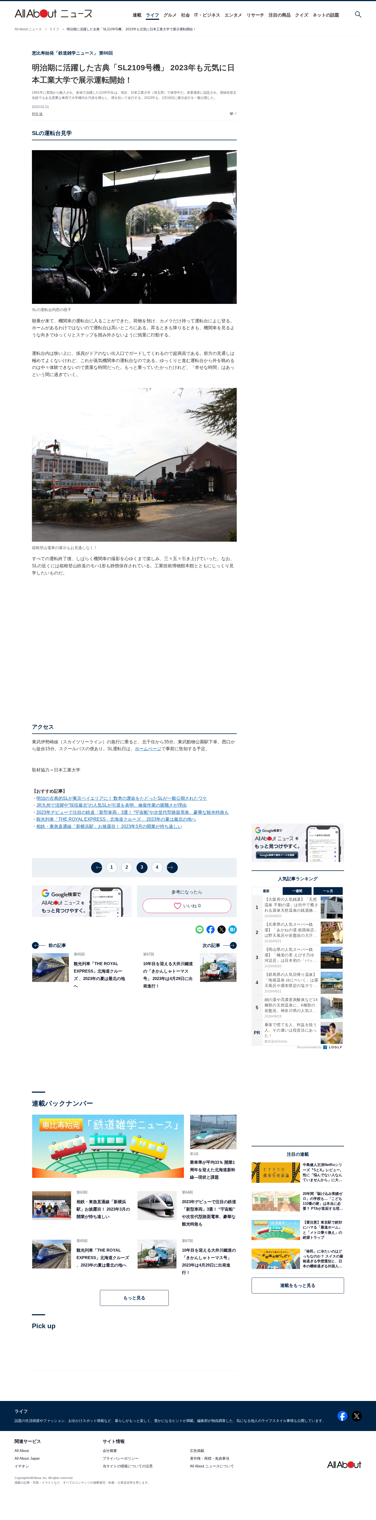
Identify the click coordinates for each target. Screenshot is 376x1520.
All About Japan (27, 1458)
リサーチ (255, 15)
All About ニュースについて (212, 1466)
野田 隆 (37, 114)
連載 (137, 15)
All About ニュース (28, 29)
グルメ (170, 15)
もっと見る (134, 1297)
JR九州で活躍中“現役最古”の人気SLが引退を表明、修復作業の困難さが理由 (111, 805)
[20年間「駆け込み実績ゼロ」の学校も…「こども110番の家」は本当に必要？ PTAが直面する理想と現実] (322, 1201)
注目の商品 (280, 15)
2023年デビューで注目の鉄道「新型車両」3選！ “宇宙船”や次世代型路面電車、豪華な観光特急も (132, 812)
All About (22, 1451)
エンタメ (233, 15)
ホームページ (148, 748)
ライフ (152, 15)
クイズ (301, 15)
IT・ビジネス (207, 15)
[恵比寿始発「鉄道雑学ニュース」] (108, 1146)
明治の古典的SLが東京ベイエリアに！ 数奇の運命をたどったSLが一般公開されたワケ (121, 798)
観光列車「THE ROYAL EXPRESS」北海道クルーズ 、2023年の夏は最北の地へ (116, 819)
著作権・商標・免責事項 (209, 1458)
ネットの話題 (326, 15)
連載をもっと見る (297, 1285)
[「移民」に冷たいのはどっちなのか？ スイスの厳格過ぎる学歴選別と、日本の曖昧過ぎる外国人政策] (322, 1259)
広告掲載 (197, 1451)
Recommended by (309, 1047)
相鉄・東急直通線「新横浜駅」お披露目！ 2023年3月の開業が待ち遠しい (109, 826)
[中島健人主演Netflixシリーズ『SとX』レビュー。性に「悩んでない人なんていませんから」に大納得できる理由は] (322, 1172)
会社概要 (110, 1451)
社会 (185, 15)
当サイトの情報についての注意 (128, 1466)
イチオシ (22, 1466)
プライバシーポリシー (120, 1458)
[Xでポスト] (221, 929)
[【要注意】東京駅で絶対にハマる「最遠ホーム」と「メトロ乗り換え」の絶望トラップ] (322, 1230)
